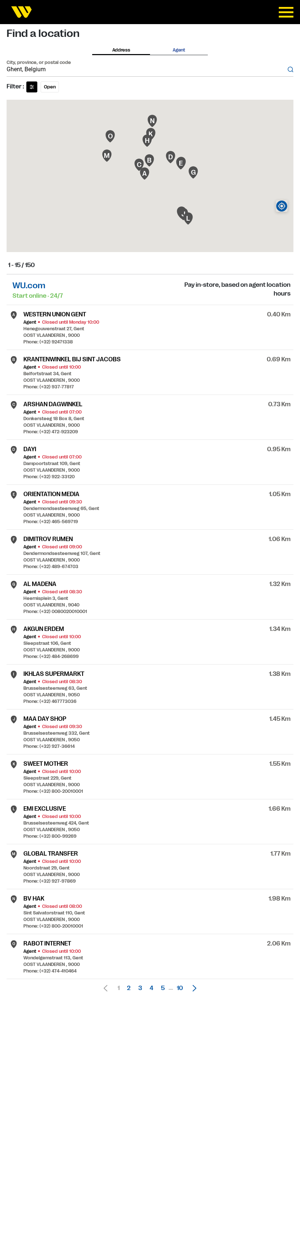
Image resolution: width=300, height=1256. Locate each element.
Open (50, 87)
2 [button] (129, 988)
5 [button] (163, 988)
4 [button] (151, 988)
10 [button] (180, 988)
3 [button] (140, 988)
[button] (192, 988)
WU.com (28, 285)
